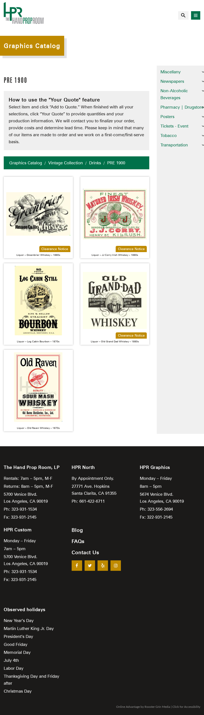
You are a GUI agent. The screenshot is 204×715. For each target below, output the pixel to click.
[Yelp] (103, 565)
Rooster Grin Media (157, 706)
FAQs (78, 541)
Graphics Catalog (25, 162)
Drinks (95, 162)
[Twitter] (90, 565)
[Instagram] (115, 565)
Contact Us (85, 552)
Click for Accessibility (186, 706)
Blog (77, 530)
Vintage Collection (65, 162)
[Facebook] (77, 565)
